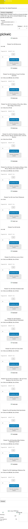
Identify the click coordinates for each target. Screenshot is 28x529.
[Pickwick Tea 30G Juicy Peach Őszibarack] (14, 191)
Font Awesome (3, 519)
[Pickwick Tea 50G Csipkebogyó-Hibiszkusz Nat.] (14, 464)
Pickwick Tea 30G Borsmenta (14, 44)
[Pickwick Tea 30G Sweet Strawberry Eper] (14, 282)
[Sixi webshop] (8, 0)
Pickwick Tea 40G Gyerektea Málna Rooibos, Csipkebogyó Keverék (14, 440)
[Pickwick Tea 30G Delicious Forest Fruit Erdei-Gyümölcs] (14, 68)
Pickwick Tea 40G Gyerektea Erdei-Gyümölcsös (14, 410)
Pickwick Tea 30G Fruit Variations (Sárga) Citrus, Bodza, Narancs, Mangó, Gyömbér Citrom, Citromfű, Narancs (14, 135)
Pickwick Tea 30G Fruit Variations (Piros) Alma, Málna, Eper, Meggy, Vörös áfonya (14, 104)
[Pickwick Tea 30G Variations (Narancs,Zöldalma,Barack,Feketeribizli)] (14, 312)
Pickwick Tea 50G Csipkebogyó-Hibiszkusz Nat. (14, 470)
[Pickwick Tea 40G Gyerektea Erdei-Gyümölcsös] (14, 404)
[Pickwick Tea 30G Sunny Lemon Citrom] (14, 251)
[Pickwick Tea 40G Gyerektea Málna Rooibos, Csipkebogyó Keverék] (14, 434)
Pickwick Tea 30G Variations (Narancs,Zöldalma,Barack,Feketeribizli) (14, 319)
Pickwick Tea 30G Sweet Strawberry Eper (14, 288)
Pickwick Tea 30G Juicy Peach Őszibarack (14, 197)
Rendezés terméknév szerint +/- (8, 22)
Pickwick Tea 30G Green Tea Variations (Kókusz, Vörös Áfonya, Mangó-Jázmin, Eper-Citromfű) (14, 167)
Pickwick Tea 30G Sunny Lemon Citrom (14, 257)
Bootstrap (2, 514)
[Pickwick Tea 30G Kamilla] (14, 221)
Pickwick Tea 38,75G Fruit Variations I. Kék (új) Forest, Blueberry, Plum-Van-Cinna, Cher (14, 379)
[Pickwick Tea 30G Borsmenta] (14, 38)
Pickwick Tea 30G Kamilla (14, 227)
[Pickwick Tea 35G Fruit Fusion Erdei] (14, 342)
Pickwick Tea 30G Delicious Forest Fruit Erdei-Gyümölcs (14, 74)
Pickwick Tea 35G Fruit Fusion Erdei (14, 348)
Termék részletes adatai (14, 63)
